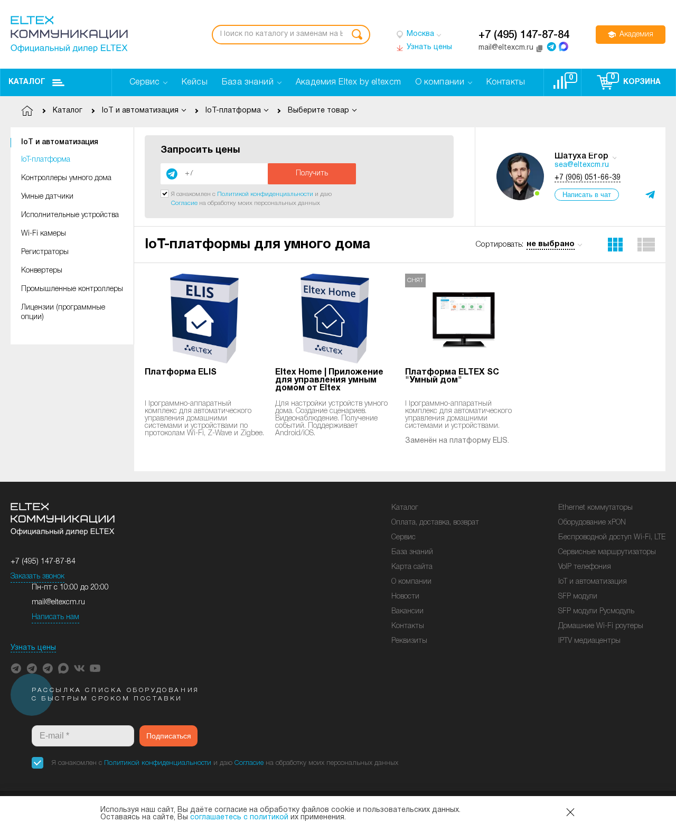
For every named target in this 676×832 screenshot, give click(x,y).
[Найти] (357, 34)
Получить (312, 173)
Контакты (407, 626)
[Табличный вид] (646, 244)
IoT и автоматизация (59, 142)
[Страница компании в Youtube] (95, 668)
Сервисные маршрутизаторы (607, 552)
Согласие (184, 203)
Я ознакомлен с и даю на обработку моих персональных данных (225, 763)
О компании (411, 581)
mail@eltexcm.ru (58, 602)
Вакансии (407, 611)
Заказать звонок (37, 576)
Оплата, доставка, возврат (435, 522)
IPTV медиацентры (589, 641)
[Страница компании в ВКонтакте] (79, 668)
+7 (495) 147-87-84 (523, 35)
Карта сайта (412, 567)
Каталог (26, 82)
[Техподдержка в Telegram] (47, 668)
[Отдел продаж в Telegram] (551, 46)
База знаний (412, 552)
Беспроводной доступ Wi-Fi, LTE (611, 537)
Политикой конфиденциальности (265, 194)
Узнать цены (33, 647)
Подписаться (168, 736)
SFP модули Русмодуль (596, 611)
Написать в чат (586, 195)
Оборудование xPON (592, 522)
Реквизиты (409, 641)
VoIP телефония (584, 567)
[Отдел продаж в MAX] (563, 46)
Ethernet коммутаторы (595, 507)
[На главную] (69, 34)
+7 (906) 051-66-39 (588, 177)
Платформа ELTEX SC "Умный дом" (452, 376)
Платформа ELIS (181, 372)
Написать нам (55, 617)
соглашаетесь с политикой (239, 817)
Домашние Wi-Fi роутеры (600, 626)
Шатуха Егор (581, 156)
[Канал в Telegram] (31, 668)
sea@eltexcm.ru (582, 165)
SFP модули (577, 596)
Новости (405, 596)
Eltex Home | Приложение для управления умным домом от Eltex (329, 380)
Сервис (403, 537)
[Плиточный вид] (615, 244)
